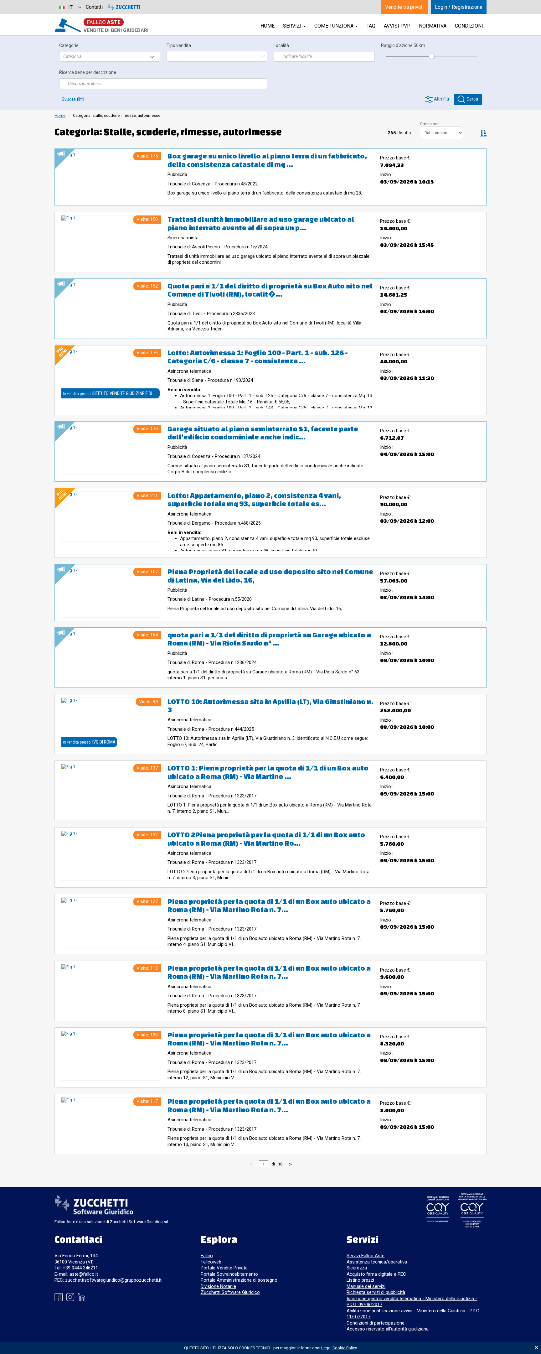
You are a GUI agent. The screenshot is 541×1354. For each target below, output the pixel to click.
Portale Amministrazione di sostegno (239, 1280)
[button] (483, 133)
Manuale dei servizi (366, 1286)
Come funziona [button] (334, 26)
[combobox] (70, 7)
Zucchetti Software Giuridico (230, 1292)
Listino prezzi (360, 1280)
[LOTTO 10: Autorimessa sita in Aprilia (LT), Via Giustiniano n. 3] (111, 723)
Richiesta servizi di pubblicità (376, 1292)
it (70, 7)
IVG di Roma (104, 742)
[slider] (431, 56)
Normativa (432, 26)
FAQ (370, 26)
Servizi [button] (293, 26)
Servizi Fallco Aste (365, 1255)
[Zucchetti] (123, 7)
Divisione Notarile (218, 1286)
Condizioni (469, 26)
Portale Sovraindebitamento (229, 1274)
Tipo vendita (179, 45)
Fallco (207, 1255)
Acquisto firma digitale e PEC (376, 1274)
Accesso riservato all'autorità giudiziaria (388, 1329)
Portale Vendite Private (224, 1268)
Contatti (94, 7)
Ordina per (429, 124)
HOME (267, 26)
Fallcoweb (211, 1262)
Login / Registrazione (458, 7)
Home (59, 115)
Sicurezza (357, 1268)
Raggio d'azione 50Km (403, 45)
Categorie (69, 45)
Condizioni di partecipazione (375, 1323)
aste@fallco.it (84, 1274)
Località (281, 45)
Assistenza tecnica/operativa (377, 1262)
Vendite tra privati (404, 7)
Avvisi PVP (397, 26)
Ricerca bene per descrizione (87, 72)
